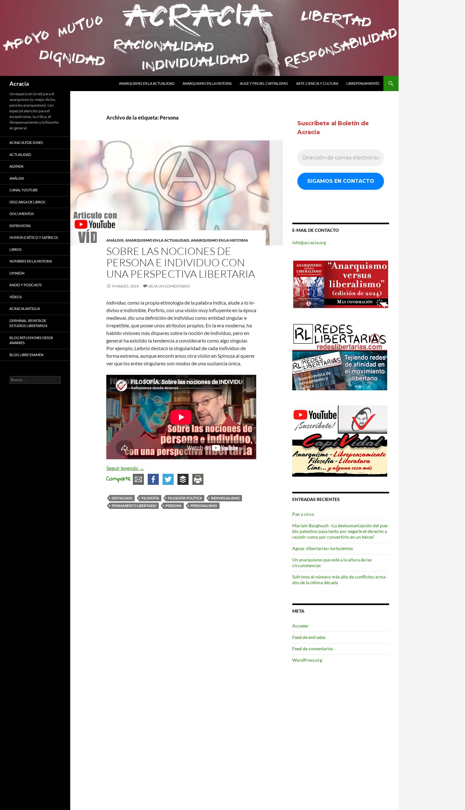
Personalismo (203, 506)
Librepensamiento (362, 83)
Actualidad (20, 154)
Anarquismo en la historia (207, 83)
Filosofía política (185, 498)
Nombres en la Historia (30, 261)
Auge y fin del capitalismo (264, 83)
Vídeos (15, 297)
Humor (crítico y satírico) (33, 237)
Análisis (115, 240)
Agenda (16, 166)
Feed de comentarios (312, 648)
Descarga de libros (27, 202)
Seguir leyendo (125, 468)
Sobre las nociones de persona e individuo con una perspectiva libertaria (180, 262)
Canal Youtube (23, 190)
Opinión (16, 273)
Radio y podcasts (25, 285)
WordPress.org (307, 660)
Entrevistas (20, 226)
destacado (122, 498)
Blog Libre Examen (26, 355)
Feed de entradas (309, 637)
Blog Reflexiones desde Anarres (31, 340)
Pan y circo (303, 514)
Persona (173, 506)
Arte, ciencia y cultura (317, 83)
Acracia (19, 83)
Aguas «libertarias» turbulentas (322, 548)
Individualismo (225, 498)
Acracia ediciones (26, 142)
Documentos (21, 214)
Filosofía (150, 498)
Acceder (300, 625)
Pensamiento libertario (134, 506)
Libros (15, 249)
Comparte (118, 479)
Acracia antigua (24, 308)
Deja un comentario (169, 286)
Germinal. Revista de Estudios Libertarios (28, 323)
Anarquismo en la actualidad (146, 83)
